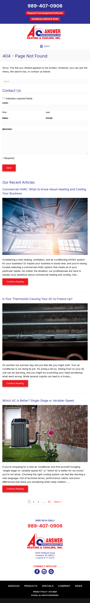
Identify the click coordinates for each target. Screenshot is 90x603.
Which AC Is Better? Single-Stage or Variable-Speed (38, 400)
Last (48, 112)
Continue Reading (15, 282)
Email (5, 118)
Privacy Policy (40, 592)
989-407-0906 (45, 526)
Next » (57, 501)
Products (30, 586)
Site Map (53, 592)
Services (13, 586)
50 (49, 501)
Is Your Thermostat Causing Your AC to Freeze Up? (37, 299)
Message (7, 129)
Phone (49, 118)
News (78, 586)
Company (64, 586)
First (4, 112)
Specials (47, 586)
